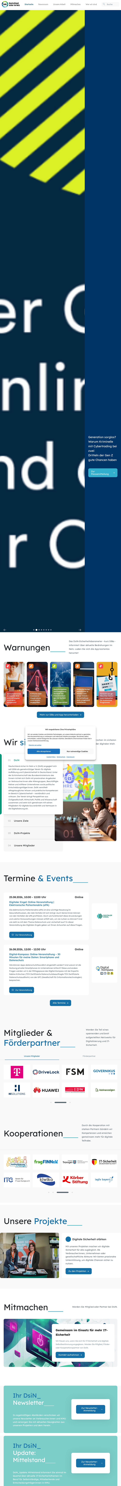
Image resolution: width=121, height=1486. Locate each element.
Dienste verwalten (35, 745)
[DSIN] (11, 4)
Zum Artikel (97, 472)
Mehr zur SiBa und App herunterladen (59, 984)
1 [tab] (33, 899)
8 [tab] (51, 899)
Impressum (70, 757)
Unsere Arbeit (59, 4)
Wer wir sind (91, 4)
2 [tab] (36, 899)
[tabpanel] (60, 456)
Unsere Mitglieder (32, 1325)
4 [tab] (41, 899)
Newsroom (43, 4)
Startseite (29, 4)
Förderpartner (89, 1325)
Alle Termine (59, 1272)
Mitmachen (75, 4)
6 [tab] (46, 899)
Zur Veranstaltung (23, 1204)
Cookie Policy (51, 757)
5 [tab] (43, 899)
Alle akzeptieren (44, 751)
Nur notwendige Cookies (77, 751)
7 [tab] (48, 899)
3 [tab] (39, 899)
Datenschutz (61, 757)
